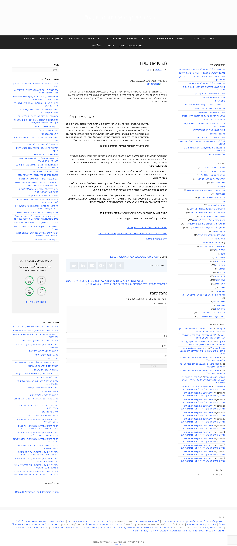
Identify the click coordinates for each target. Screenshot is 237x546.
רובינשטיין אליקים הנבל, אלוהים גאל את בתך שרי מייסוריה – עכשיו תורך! (193, 521)
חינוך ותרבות (220, 309)
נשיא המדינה (220, 239)
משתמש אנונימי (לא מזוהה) (214, 377)
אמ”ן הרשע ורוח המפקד (216, 154)
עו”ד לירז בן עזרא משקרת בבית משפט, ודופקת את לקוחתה (36, 223)
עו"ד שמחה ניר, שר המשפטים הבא (211, 179)
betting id (220, 328)
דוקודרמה (181, 38)
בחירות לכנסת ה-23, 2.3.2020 (213, 175)
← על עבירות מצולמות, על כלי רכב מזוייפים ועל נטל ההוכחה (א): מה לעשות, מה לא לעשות (106, 281)
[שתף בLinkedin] (83, 265)
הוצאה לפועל (220, 257)
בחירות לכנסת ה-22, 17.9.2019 (212, 171)
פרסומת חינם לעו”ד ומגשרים (130, 45)
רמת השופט (220, 194)
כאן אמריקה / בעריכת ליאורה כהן (212, 246)
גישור (223, 254)
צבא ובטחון (220, 291)
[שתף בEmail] (92, 265)
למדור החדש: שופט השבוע (147, 521)
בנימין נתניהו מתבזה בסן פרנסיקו (46, 239)
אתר (165, 356)
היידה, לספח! (220, 101)
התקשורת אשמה (218, 231)
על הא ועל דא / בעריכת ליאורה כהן (211, 313)
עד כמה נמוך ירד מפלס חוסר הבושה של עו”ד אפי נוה (38, 116)
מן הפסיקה (221, 305)
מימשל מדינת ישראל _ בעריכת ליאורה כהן (209, 220)
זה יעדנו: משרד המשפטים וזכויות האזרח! (104, 524)
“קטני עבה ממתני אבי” (49, 134)
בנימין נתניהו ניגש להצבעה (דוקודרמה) (210, 93)
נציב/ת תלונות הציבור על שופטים (212, 197)
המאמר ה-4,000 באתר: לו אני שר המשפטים (119, 527)
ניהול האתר (118, 544)
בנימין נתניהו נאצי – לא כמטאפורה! (211, 112)
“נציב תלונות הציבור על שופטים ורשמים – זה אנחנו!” (35, 524)
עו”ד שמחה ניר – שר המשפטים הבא (157, 527)
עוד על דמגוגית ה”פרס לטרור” (213, 97)
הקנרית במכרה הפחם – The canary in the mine (38, 179)
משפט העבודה (219, 301)
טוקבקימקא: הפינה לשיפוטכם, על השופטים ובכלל (206, 190)
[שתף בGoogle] (102, 265)
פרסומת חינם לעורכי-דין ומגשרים (212, 216)
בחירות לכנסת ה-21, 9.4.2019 (213, 168)
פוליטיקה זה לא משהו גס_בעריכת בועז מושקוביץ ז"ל (205, 224)
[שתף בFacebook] (120, 265)
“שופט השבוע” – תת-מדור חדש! (46, 154)
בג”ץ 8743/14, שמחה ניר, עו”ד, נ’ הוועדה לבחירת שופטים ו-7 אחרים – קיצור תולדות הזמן (172, 530)
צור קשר (110, 45)
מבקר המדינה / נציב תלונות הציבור (211, 235)
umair (222, 335)
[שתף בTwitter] (111, 265)
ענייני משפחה (219, 261)
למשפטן (222, 269)
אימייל (164, 346)
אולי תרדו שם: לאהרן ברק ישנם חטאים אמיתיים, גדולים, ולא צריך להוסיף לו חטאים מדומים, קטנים (202, 351)
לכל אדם (221, 272)
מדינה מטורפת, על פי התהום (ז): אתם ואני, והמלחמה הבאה (202, 69)
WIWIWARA (220, 386)
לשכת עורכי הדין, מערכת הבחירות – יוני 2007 (207, 212)
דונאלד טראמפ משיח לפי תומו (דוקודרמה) (209, 130)
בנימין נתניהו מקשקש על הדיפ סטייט (211, 137)
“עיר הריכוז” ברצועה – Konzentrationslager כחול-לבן (203, 105)
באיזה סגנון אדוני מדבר (216, 205)
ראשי (212, 38)
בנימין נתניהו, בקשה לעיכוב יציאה (45, 126)
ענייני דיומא (220, 284)
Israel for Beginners (212, 243)
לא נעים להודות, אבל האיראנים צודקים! (210, 108)
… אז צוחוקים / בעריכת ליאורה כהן (212, 316)
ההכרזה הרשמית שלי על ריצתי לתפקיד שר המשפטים (74, 527)
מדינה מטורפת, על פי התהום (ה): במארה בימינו (207, 83)
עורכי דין (222, 201)
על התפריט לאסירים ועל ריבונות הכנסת (43, 416)
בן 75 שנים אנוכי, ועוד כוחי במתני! (208, 527)
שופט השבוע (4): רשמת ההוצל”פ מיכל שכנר (41, 144)
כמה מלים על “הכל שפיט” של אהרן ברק (43, 195)
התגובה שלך (160, 303)
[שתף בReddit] (74, 265)
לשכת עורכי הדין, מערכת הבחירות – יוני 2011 (207, 209)
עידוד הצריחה (219, 276)
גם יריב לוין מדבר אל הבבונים (214, 120)
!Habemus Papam (217, 134)
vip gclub (220, 341)
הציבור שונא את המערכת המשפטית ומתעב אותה (89, 521)
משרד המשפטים (218, 183)
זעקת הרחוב (220, 280)
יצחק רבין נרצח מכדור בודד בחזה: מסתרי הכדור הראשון (37, 212)
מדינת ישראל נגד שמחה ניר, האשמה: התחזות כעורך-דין (203, 295)
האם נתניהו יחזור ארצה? (48, 130)
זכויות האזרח (220, 265)
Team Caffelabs (218, 348)
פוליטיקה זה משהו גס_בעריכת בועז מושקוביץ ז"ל (206, 228)
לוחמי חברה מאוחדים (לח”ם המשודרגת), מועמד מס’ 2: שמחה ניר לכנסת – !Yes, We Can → (126, 284)
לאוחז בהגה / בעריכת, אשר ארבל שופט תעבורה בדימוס (134, 257)
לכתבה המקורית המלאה (156, 239)
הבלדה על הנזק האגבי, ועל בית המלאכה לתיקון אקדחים (203, 116)
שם (165, 336)
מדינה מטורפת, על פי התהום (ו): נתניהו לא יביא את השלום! (202, 73)
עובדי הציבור (220, 250)
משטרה (222, 287)
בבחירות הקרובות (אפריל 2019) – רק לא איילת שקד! (38, 175)
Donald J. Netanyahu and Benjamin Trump (37, 492)
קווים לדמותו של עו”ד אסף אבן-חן (45, 171)
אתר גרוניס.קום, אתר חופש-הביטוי (201, 524)
